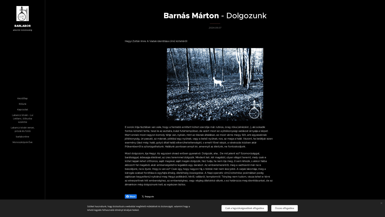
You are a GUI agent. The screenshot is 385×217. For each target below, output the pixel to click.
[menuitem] (22, 98)
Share (132, 196)
